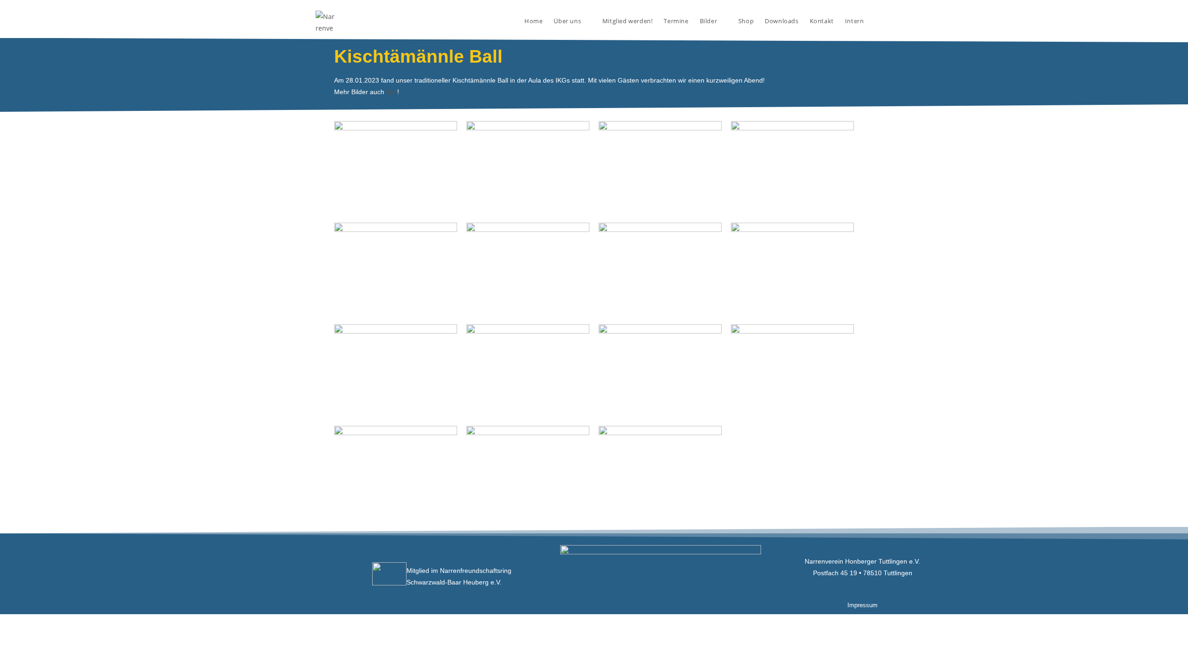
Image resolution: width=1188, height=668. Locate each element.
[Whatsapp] (309, 576)
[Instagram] (287, 576)
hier (391, 92)
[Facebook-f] (265, 576)
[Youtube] (331, 576)
